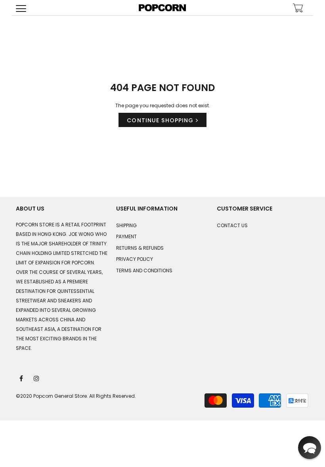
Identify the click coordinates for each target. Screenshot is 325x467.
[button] (309, 447)
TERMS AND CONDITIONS (144, 270)
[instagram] (37, 378)
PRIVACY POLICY (134, 259)
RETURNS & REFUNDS (140, 248)
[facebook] (22, 378)
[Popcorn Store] (162, 7)
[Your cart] (298, 9)
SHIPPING (126, 225)
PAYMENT (126, 236)
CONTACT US (232, 225)
